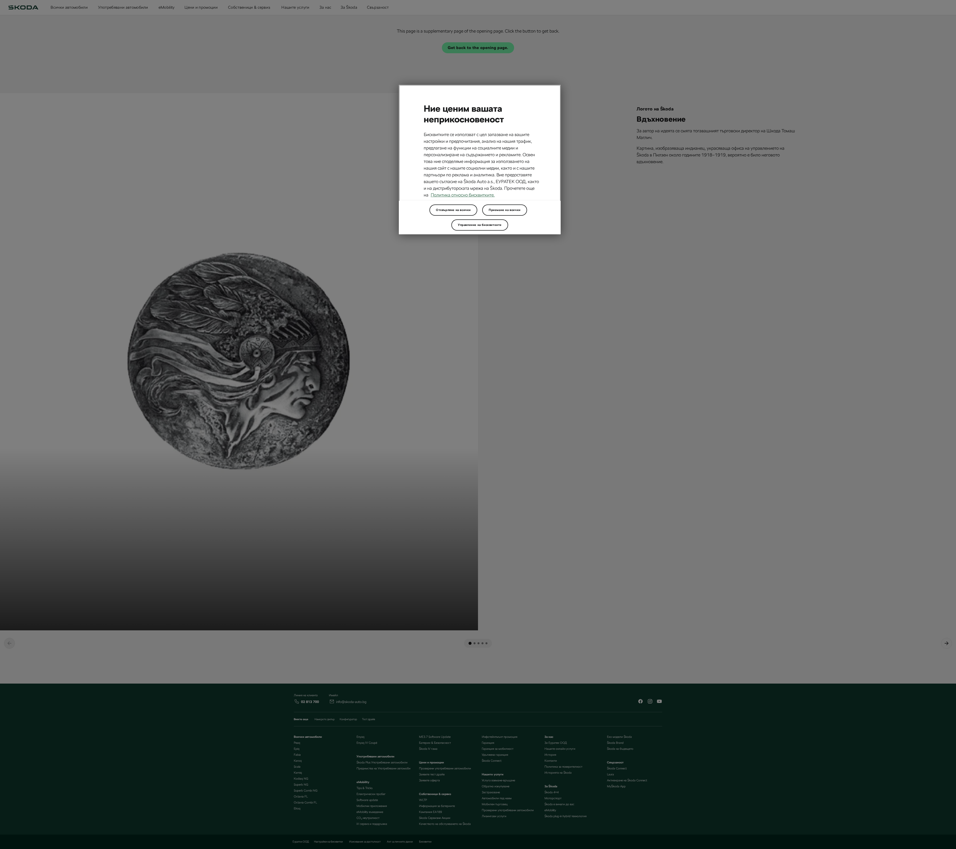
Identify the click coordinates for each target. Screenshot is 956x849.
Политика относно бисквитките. (463, 195)
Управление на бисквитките (480, 225)
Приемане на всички (505, 210)
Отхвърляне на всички (453, 210)
